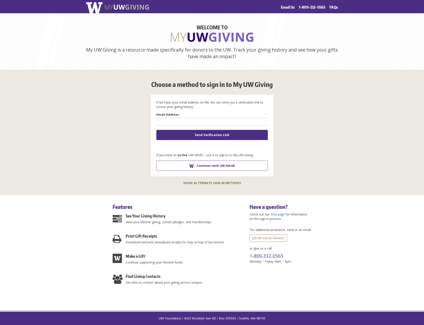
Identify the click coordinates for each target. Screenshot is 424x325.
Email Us (288, 7)
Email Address (167, 114)
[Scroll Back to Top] (421, 323)
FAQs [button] (333, 7)
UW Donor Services (270, 238)
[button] (212, 166)
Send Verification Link (212, 135)
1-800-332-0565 (312, 7)
